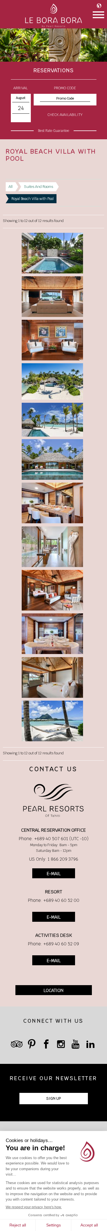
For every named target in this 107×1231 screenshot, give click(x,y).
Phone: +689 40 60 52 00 (53, 900)
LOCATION (53, 990)
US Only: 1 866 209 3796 (53, 859)
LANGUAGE (100, 5)
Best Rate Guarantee (53, 130)
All (11, 186)
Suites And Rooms (38, 186)
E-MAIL (53, 873)
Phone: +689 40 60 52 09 (53, 943)
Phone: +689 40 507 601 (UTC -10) (53, 838)
